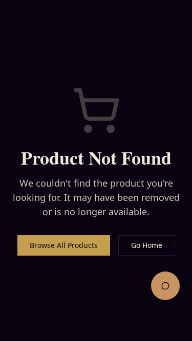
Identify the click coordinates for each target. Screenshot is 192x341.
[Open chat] (165, 285)
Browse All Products (64, 245)
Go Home (146, 245)
